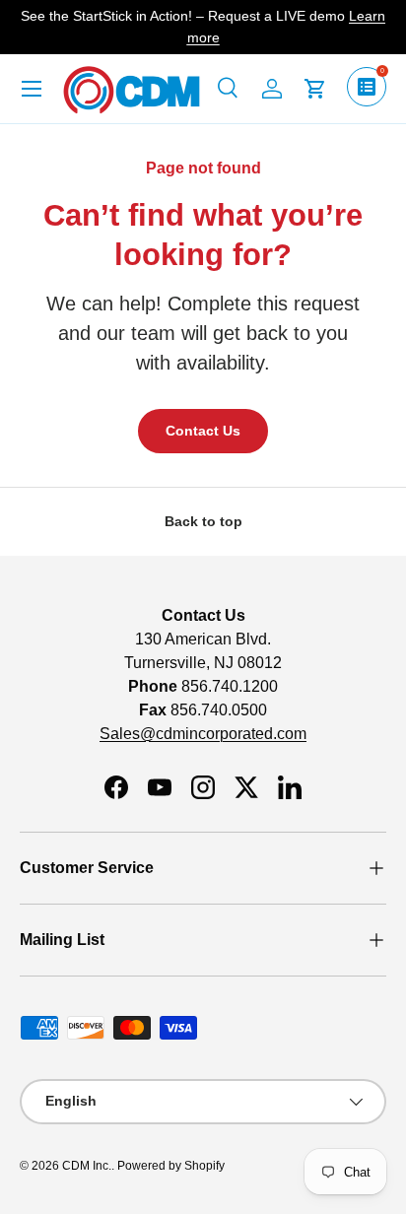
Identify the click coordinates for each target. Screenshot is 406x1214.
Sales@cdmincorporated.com (203, 733)
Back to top (203, 521)
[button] (315, 88)
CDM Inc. (86, 1166)
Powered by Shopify (171, 1166)
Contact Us (203, 430)
